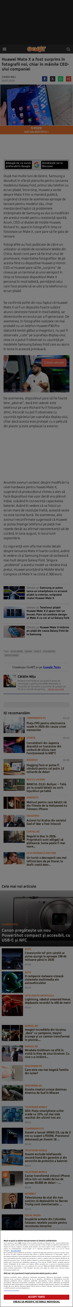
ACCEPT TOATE (36, 1297)
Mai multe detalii (16, 1251)
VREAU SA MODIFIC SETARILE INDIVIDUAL (36, 1302)
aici (36, 1262)
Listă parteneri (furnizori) (11, 1290)
